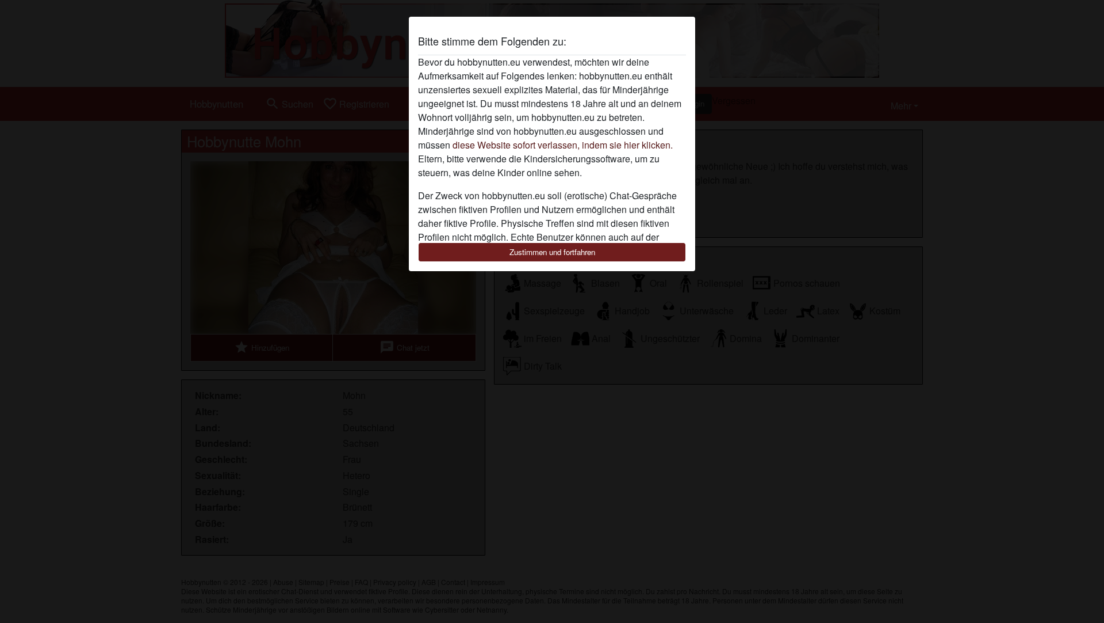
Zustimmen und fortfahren (552, 251)
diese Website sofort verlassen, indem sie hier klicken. (563, 144)
